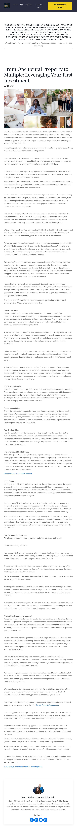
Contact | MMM (39, 5)
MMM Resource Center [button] (60, 5)
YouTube (28, 4)
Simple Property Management (47, 705)
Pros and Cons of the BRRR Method (18, 474)
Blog (21, 4)
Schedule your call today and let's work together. (23, 767)
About (15, 4)
